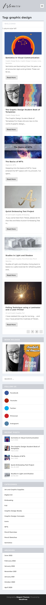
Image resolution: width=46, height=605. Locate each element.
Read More (11, 77)
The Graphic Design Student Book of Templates (25, 447)
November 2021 (10, 571)
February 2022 (10, 561)
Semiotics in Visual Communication (22, 58)
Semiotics (9, 63)
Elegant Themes (22, 597)
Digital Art (9, 165)
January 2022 (9, 566)
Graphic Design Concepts (28, 61)
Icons (39, 61)
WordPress (23, 599)
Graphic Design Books (13, 61)
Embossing (25, 215)
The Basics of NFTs (14, 162)
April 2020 (8, 587)
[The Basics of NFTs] (23, 147)
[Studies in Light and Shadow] (23, 244)
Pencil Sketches (10, 537)
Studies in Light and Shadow (19, 255)
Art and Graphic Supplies (13, 215)
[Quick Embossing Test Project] (23, 197)
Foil (23, 313)
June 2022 (8, 555)
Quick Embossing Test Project (20, 211)
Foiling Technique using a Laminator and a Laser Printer (23, 308)
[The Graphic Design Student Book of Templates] (23, 95)
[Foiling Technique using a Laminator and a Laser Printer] (23, 293)
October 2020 (9, 582)
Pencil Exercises (27, 259)
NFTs (14, 165)
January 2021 (9, 577)
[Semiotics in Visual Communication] (23, 43)
